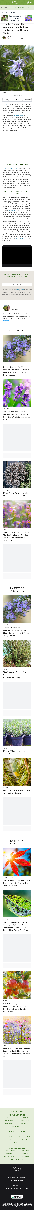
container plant (18, 115)
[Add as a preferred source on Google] (17, 1197)
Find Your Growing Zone (9, 1150)
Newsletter (28, 99)
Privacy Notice (15, 290)
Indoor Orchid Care (8, 1136)
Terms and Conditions (17, 1180)
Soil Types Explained (9, 1156)
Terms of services (20, 289)
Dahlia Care (17, 1143)
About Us (9, 1117)
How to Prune (9, 1153)
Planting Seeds (25, 1150)
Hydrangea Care (9, 1133)
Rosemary (5, 104)
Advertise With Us (25, 1120)
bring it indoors (20, 238)
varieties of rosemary (11, 168)
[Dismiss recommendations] (32, 13)
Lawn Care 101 (25, 1153)
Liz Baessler (12, 37)
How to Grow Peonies (25, 1139)
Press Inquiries (9, 1123)
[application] (17, 255)
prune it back (12, 210)
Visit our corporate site (26, 1204)
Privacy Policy (17, 1183)
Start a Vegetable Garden (17, 1159)
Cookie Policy (17, 1185)
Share (6, 99)
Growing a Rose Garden (25, 1136)
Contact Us (25, 1117)
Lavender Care (8, 1139)
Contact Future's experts (17, 1177)
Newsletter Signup (9, 1120)
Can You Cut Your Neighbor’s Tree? (21, 7)
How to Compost (25, 1156)
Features (27, 38)
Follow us (20, 99)
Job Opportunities (25, 1123)
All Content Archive (17, 1126)
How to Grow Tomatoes (25, 1133)
